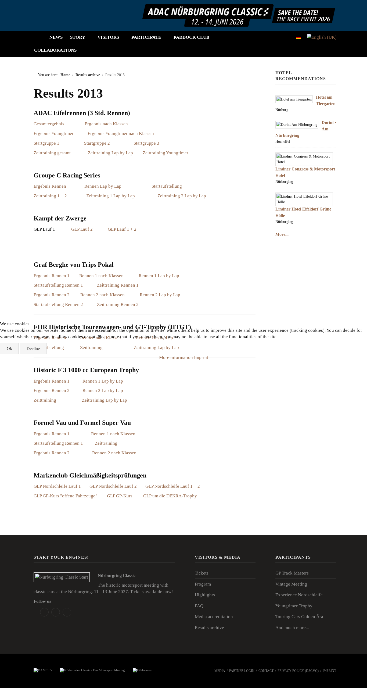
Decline (33, 348)
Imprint (201, 357)
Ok (9, 348)
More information (176, 357)
